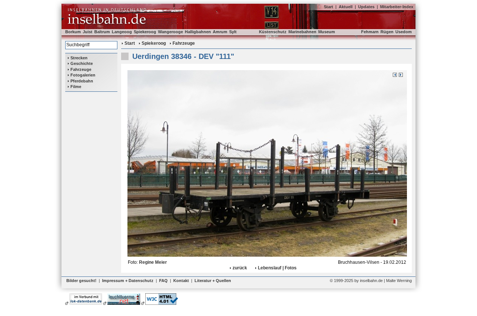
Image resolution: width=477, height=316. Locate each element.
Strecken (79, 58)
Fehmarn (370, 31)
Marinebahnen (302, 31)
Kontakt (181, 280)
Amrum (220, 31)
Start (328, 6)
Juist (87, 31)
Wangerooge (170, 31)
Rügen (387, 31)
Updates (366, 6)
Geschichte (81, 63)
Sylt (233, 31)
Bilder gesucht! (81, 280)
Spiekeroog (145, 31)
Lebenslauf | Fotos (277, 267)
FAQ (163, 280)
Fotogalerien (82, 75)
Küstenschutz (273, 31)
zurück (240, 267)
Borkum (73, 31)
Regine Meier (153, 262)
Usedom (403, 31)
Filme (75, 86)
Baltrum (102, 31)
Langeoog (122, 31)
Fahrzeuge (80, 69)
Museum (326, 31)
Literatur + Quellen (213, 280)
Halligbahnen (198, 31)
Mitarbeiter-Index (396, 6)
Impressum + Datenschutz (128, 280)
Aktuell (346, 6)
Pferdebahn (81, 81)
